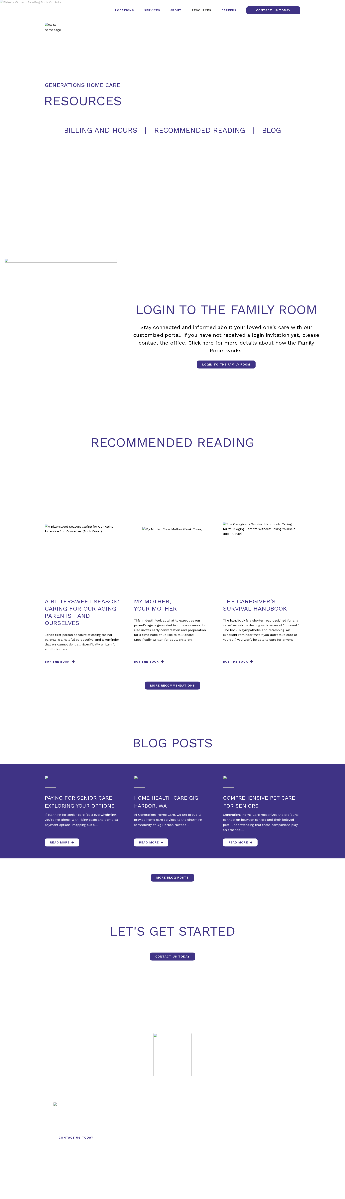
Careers (228, 10)
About (176, 10)
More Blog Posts (172, 877)
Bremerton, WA (174, 1137)
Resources (201, 10)
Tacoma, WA (173, 1126)
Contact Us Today (273, 10)
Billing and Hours (100, 130)
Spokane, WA (174, 1115)
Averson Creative (202, 1189)
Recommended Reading (199, 130)
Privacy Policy (140, 1189)
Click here (201, 343)
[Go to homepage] (55, 27)
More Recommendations (172, 685)
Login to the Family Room (226, 364)
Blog (271, 130)
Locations (124, 10)
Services (152, 10)
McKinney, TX (174, 1148)
